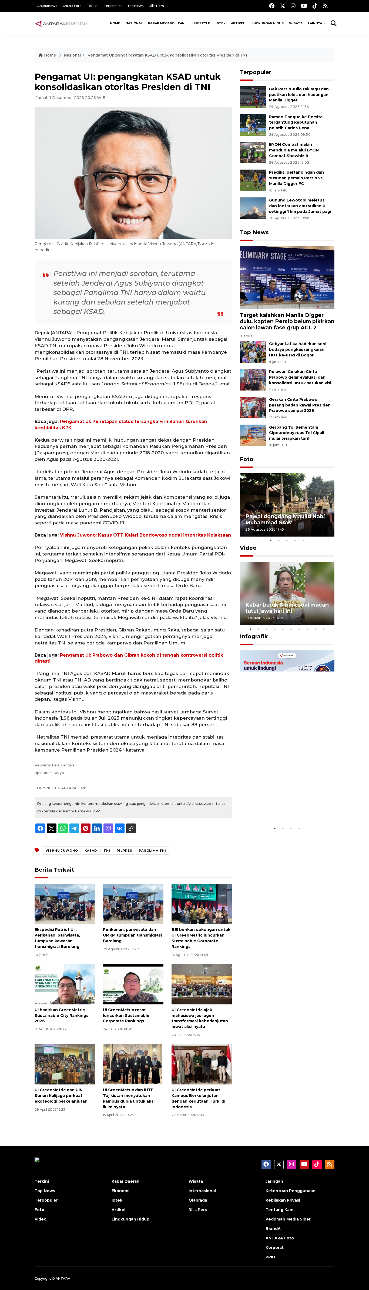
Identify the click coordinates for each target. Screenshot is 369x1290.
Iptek (221, 23)
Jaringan (274, 1181)
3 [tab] (287, 540)
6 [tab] (291, 629)
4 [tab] (295, 540)
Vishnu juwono (62, 850)
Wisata (296, 23)
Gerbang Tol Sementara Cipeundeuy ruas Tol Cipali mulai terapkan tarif (296, 433)
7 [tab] (299, 629)
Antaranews (47, 6)
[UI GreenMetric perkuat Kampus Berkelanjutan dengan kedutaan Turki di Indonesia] (202, 1064)
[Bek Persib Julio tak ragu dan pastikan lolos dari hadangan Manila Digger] (253, 96)
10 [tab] (323, 629)
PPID (270, 1257)
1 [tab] (271, 540)
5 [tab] (303, 540)
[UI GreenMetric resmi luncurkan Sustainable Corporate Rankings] (133, 984)
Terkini (92, 6)
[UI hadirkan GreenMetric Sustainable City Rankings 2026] (65, 984)
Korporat (275, 1247)
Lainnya (315, 23)
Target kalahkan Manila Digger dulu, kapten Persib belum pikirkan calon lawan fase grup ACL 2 (287, 321)
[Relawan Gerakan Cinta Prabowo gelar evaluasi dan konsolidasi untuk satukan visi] (253, 379)
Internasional (202, 1190)
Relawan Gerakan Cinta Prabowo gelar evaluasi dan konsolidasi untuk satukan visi (300, 377)
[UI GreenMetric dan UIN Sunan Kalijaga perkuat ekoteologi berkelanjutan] (65, 1064)
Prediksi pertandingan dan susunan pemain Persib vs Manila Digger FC (296, 178)
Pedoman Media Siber (288, 1219)
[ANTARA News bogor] (62, 23)
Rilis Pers (156, 6)
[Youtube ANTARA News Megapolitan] (304, 5)
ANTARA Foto (280, 1238)
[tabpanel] (287, 504)
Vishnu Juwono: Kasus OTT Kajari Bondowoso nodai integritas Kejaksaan (145, 535)
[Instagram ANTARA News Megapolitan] (293, 5)
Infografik (254, 636)
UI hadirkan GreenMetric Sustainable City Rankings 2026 (61, 1015)
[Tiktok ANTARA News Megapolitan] (315, 5)
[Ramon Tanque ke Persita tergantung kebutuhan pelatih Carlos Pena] (253, 124)
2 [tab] (279, 540)
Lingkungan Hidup (267, 23)
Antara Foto (72, 6)
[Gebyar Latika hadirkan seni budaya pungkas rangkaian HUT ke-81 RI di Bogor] (253, 351)
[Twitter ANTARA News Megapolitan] (282, 5)
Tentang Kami (280, 1209)
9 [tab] (315, 629)
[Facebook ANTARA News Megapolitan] (271, 5)
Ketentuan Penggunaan (291, 1190)
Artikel (238, 23)
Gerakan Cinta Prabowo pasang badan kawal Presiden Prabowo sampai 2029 (300, 405)
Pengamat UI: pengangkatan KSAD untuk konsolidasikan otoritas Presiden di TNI (167, 55)
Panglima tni (152, 850)
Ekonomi (120, 1190)
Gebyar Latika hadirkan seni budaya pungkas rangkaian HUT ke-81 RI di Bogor (297, 349)
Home (115, 23)
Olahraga (198, 1200)
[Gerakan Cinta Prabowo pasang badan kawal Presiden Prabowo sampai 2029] (253, 407)
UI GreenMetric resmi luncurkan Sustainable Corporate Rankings (126, 1015)
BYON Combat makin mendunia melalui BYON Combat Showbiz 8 (294, 150)
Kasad (91, 850)
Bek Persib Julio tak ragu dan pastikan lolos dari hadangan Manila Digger (299, 95)
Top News (135, 6)
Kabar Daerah (125, 1181)
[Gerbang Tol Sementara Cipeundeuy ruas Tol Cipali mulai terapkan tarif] (253, 435)
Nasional (134, 23)
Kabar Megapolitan (166, 23)
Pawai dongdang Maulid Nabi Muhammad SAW (285, 519)
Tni (106, 850)
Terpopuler (113, 6)
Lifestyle (201, 23)
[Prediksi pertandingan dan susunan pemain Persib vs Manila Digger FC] (253, 180)
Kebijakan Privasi (283, 1200)
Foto (246, 459)
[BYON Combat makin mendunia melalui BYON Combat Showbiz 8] (253, 152)
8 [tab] (307, 629)
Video (248, 548)
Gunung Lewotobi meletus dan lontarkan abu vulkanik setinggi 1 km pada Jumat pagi (300, 206)
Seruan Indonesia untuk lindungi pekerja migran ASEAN (277, 803)
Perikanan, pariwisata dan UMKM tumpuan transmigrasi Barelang (132, 935)
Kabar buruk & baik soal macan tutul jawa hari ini (287, 607)
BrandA (273, 1228)
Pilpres (124, 850)
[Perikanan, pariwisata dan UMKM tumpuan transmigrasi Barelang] (133, 903)
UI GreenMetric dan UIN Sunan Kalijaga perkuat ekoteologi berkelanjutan (61, 1095)
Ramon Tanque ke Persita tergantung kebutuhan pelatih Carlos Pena (296, 122)
